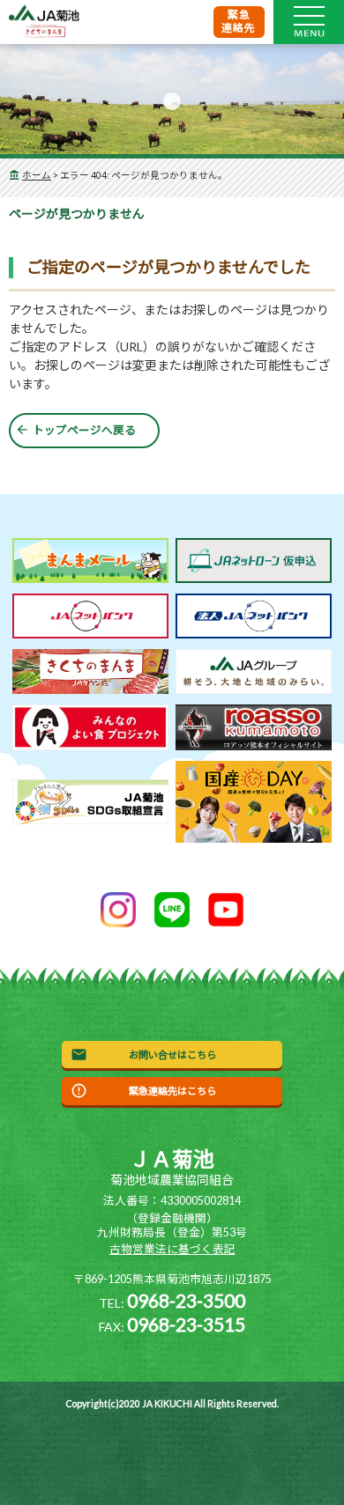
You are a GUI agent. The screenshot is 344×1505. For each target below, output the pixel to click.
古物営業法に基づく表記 (172, 1249)
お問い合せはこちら (172, 1054)
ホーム (36, 175)
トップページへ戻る (84, 430)
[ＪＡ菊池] (44, 22)
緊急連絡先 (239, 21)
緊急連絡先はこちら (172, 1090)
